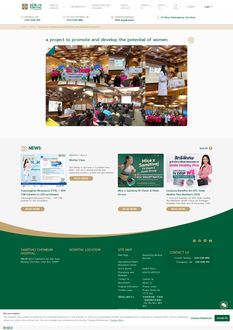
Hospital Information (128, 286)
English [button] (191, 6)
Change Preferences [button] (201, 318)
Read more (33, 209)
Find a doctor (125, 268)
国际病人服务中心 (126, 296)
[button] (191, 40)
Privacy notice (149, 286)
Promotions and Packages (101, 7)
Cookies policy (125, 290)
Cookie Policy (117, 320)
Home (24, 26)
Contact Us (145, 7)
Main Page (123, 255)
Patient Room (149, 268)
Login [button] (207, 6)
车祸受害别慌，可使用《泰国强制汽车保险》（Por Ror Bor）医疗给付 (153, 301)
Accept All (222, 318)
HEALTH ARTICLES (125, 7)
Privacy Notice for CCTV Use (151, 292)
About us (161, 7)
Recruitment (124, 282)
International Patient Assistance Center (128, 263)
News (32, 26)
